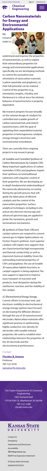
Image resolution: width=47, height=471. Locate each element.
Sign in (31, 2)
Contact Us (12, 437)
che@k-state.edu (23, 407)
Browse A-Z (41, 2)
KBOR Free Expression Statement (21, 456)
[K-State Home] (5, 7)
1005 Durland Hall (23, 397)
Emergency (12, 441)
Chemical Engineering (20, 7)
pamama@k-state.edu (14, 367)
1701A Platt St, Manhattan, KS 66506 (23, 400)
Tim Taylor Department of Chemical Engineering (23, 392)
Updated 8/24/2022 (16, 465)
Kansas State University (11, 2)
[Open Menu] (42, 7)
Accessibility (13, 448)
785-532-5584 (24, 404)
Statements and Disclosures (19, 444)
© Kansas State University (18, 461)
